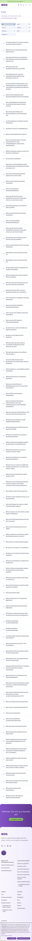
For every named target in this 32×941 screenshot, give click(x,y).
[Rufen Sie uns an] (23, 5)
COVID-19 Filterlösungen (7, 865)
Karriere (19, 902)
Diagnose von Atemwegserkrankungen (7, 861)
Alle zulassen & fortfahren (23, 938)
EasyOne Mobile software (23, 881)
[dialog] (16, 932)
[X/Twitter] (5, 846)
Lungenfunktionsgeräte (23, 860)
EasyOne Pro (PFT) (21, 866)
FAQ (2, 894)
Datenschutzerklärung (25, 932)
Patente (19, 905)
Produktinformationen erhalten (24, 885)
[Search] (26, 5)
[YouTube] (10, 846)
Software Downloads (6, 897)
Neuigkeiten (20, 897)
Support (3, 891)
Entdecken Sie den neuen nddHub (15, 1)
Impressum (4, 920)
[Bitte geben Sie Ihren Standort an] (18, 5)
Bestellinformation (5, 902)
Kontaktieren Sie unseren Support (6, 906)
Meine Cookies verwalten (6, 935)
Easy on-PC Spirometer (23, 871)
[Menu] (29, 5)
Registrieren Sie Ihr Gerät (7, 910)
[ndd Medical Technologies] (16, 834)
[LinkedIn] (7, 846)
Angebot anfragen (17, 819)
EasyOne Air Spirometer (23, 869)
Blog (18, 900)
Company (19, 891)
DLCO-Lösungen (5, 867)
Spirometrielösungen (6, 870)
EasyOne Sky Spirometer (23, 874)
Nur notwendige (11, 938)
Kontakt (19, 894)
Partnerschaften (21, 908)
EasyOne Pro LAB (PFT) (23, 863)
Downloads (4, 900)
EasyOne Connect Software (21, 878)
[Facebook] (2, 846)
